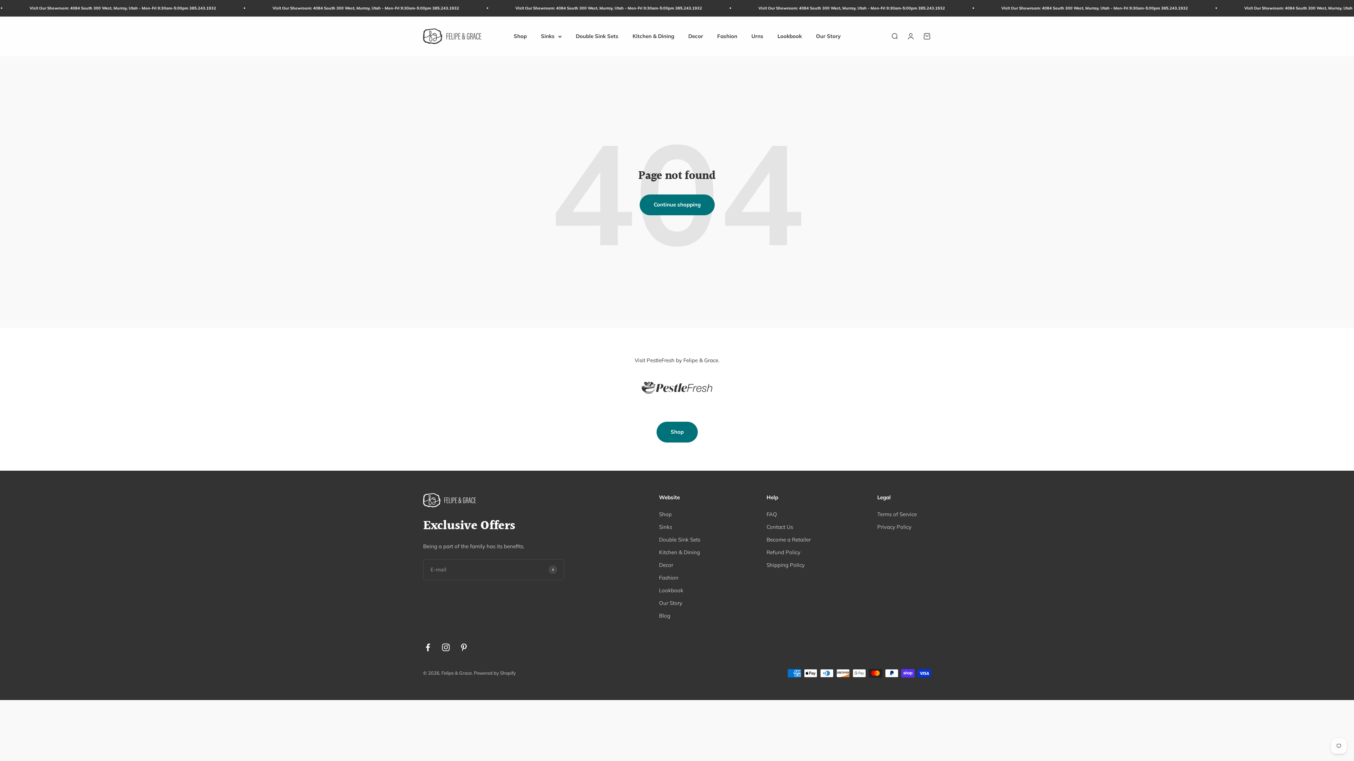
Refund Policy (783, 552)
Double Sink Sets (597, 36)
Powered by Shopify (495, 673)
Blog (664, 615)
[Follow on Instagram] (446, 647)
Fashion (727, 36)
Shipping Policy (786, 565)
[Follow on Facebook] (428, 647)
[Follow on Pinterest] (464, 647)
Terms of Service (897, 514)
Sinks (548, 36)
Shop (520, 36)
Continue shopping (677, 204)
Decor (695, 36)
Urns (757, 36)
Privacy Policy (894, 527)
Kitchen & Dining (653, 36)
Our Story (828, 36)
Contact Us (780, 527)
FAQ (772, 514)
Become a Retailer (789, 539)
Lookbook (789, 36)
